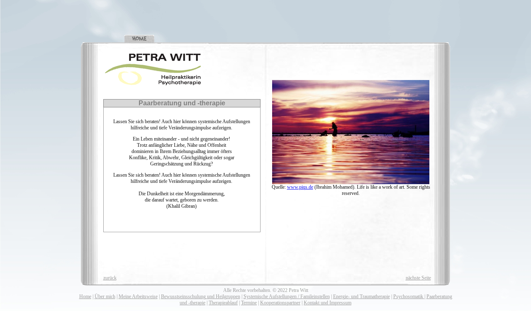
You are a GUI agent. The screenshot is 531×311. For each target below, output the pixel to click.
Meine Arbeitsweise (138, 296)
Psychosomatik (408, 296)
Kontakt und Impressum (327, 303)
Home (85, 296)
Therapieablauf (223, 303)
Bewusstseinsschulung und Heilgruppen (200, 296)
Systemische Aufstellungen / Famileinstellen (287, 296)
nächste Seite (418, 278)
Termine (249, 303)
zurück (110, 278)
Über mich (105, 296)
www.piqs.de (300, 187)
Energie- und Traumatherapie (361, 296)
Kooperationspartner (280, 303)
